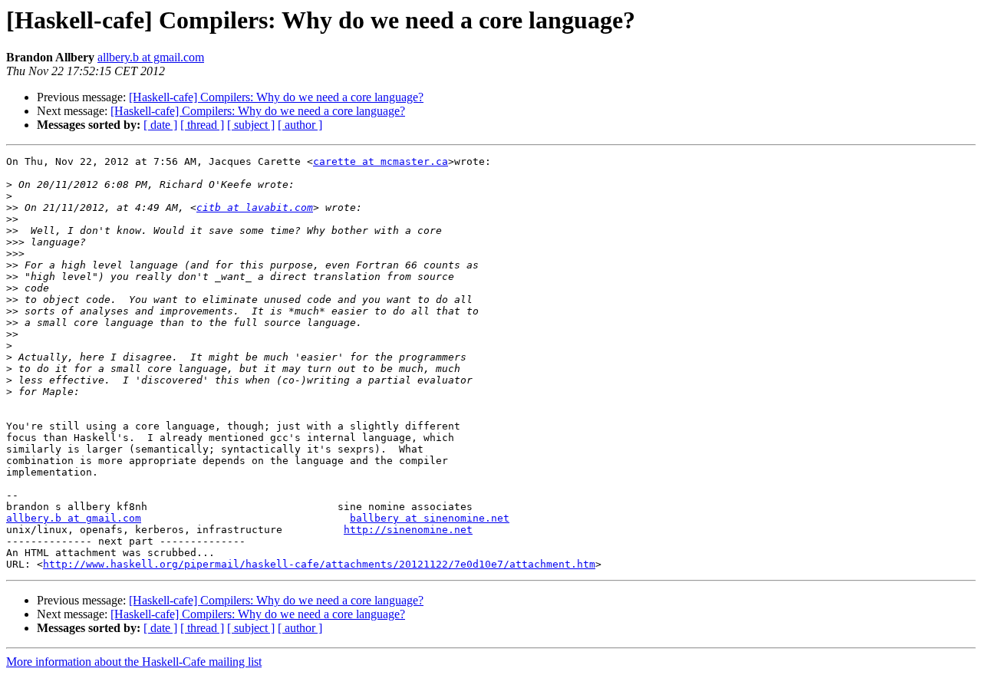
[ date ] (160, 124)
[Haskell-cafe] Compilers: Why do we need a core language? (276, 97)
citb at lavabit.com (254, 207)
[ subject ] (251, 124)
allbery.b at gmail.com (150, 57)
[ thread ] (202, 124)
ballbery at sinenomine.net (429, 518)
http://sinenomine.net (408, 529)
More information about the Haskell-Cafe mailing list (134, 661)
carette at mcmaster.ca (380, 161)
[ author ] (300, 124)
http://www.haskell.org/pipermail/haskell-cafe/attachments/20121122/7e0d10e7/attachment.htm (319, 564)
